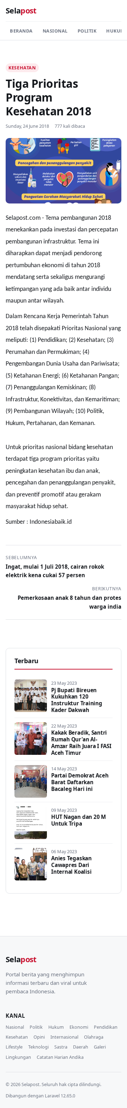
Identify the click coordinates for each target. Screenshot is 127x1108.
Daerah (80, 1047)
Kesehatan (22, 67)
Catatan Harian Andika (60, 1057)
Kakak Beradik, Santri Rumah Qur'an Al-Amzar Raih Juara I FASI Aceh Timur (81, 742)
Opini (39, 1037)
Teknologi (38, 1047)
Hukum (56, 1027)
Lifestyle (14, 1047)
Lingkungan (18, 1057)
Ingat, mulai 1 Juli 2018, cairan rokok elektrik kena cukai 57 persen (55, 571)
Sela (21, 10)
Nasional (55, 31)
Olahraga (93, 1037)
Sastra (60, 1047)
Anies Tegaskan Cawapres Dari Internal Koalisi (71, 865)
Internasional (64, 1037)
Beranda (21, 31)
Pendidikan (105, 1027)
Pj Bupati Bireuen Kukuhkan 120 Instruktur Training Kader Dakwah (76, 700)
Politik (87, 31)
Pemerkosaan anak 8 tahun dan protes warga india (69, 602)
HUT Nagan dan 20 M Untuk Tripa (78, 820)
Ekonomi (78, 1027)
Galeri (100, 1047)
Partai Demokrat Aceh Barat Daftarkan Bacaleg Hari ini (79, 782)
